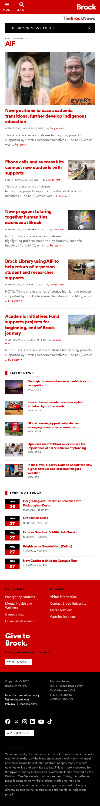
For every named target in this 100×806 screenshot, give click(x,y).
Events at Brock (26, 492)
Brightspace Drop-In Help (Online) (47, 546)
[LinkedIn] (32, 722)
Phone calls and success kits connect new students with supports (34, 167)
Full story (20, 144)
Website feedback (63, 617)
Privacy (10, 704)
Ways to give (17, 661)
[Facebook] (7, 722)
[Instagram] (24, 722)
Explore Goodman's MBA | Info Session (50, 532)
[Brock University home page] (87, 7)
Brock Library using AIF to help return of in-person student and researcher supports (32, 269)
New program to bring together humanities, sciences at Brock (28, 217)
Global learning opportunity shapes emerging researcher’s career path (53, 425)
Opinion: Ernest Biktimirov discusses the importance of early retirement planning (56, 446)
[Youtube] (41, 722)
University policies (17, 699)
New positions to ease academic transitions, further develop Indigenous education (46, 116)
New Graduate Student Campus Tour (50, 561)
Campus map (14, 614)
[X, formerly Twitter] (16, 722)
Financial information (20, 621)
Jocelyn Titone (57, 284)
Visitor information (63, 597)
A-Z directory (17, 733)
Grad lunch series (35, 518)
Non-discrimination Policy (22, 695)
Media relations (61, 610)
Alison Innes (59, 229)
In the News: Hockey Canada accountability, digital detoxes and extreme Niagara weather (59, 469)
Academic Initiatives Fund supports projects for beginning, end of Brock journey (32, 324)
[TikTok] (49, 722)
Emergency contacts (20, 597)
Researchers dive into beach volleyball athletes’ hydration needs (55, 404)
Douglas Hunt (57, 128)
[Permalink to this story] (50, 104)
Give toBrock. (17, 639)
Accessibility (28, 704)
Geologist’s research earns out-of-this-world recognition (59, 383)
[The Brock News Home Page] (79, 15)
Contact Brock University (68, 603)
